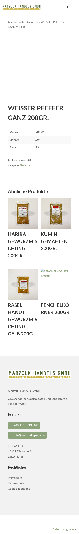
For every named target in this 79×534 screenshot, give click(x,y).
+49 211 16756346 (26, 425)
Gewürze (32, 22)
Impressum (15, 477)
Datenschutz (16, 483)
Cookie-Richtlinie (19, 488)
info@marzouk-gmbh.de (29, 435)
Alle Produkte (16, 22)
